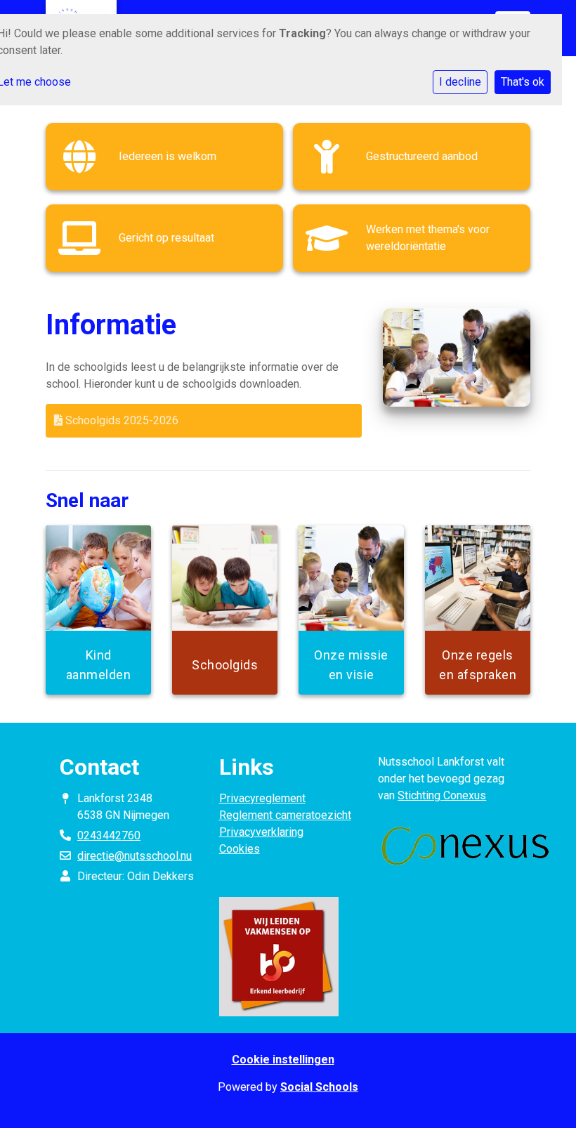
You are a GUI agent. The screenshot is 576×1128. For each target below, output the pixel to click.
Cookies (239, 848)
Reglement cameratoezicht (285, 815)
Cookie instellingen (283, 1059)
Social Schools (319, 1087)
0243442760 (108, 835)
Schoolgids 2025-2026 (120, 420)
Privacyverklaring (261, 832)
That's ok (522, 81)
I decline (460, 81)
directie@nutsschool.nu (134, 856)
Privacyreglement (262, 798)
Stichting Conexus (442, 795)
